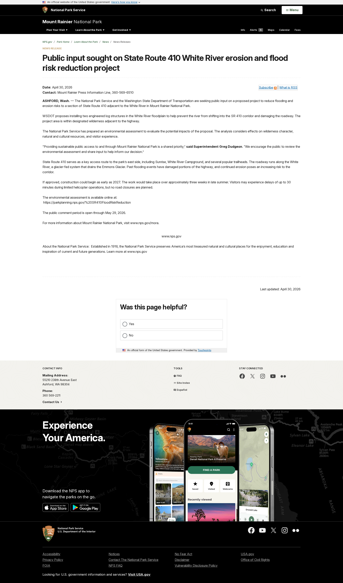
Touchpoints (204, 350)
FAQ (179, 375)
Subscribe (266, 87)
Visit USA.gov (139, 574)
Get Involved (120, 29)
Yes (131, 324)
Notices (114, 554)
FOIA (46, 565)
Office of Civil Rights (255, 560)
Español (181, 389)
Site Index (183, 382)
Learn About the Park (88, 29)
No (131, 335)
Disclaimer (182, 560)
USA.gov (247, 554)
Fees (298, 29)
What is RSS (288, 87)
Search (270, 10)
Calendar (284, 29)
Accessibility (51, 554)
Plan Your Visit (55, 29)
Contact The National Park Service (133, 560)
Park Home (62, 41)
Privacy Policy (52, 560)
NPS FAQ (115, 565)
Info (243, 29)
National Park (72, 21)
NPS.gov (47, 41)
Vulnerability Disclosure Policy (196, 565)
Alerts (255, 29)
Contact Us (51, 402)
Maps (271, 29)
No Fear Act (183, 554)
